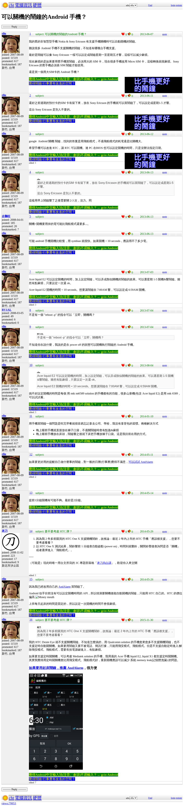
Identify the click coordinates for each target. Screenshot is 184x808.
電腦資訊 (23, 5)
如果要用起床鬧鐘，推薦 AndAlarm (56, 668)
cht (11, 5)
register (179, 5)
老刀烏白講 (104, 562)
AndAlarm (64, 586)
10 (30, 365)
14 (30, 531)
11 (30, 416)
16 (30, 619)
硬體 (37, 5)
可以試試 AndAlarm (140, 461)
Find (150, 5)
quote (164, 34)
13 (30, 492)
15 (30, 579)
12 (30, 454)
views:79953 (8, 803)
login (173, 5)
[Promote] (123, 34)
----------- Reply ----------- (14, 26)
